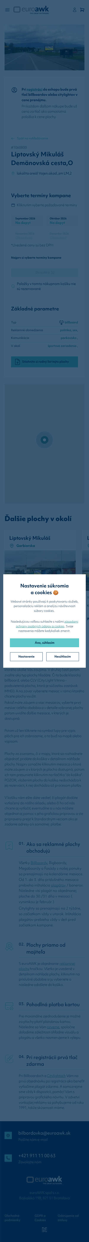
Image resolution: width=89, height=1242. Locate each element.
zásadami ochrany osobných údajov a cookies (47, 623)
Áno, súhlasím (44, 643)
